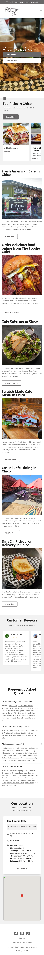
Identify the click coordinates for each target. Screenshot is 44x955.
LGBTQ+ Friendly (7, 760)
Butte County (29, 783)
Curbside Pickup (26, 753)
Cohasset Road (7, 780)
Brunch (29, 748)
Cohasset (5, 773)
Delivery (11, 753)
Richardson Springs (17, 771)
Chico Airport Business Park (28, 775)
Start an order (22, 868)
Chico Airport (14, 303)
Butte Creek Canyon (26, 773)
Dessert (10, 751)
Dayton (14, 775)
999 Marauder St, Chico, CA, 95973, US (22, 835)
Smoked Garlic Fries (14, 715)
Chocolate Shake (15, 718)
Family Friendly (31, 758)
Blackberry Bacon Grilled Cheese (13, 708)
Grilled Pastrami (31, 708)
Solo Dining (17, 755)
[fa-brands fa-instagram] (22, 933)
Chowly (25, 950)
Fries (31, 733)
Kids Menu (24, 733)
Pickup (17, 753)
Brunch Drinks (22, 735)
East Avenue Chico (19, 780)
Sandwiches (13, 731)
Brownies (5, 735)
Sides (18, 733)
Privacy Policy (27, 943)
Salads (12, 733)
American (11, 748)
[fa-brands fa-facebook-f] (16, 933)
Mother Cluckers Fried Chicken (13, 713)
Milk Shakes (34, 731)
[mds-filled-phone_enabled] (28, 933)
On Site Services (13, 758)
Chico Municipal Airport (10, 778)
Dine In (35, 753)
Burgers (21, 731)
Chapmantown (30, 771)
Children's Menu (19, 751)
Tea (8, 733)
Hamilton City (6, 775)
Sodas (27, 731)
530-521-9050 (15, 841)
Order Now (10, 117)
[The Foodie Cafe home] (12, 11)
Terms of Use (16, 943)
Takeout (4, 753)
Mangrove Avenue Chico (15, 783)
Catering (32, 751)
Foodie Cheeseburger (25, 706)
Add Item (7, 152)
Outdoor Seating (28, 755)
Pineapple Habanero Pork (24, 711)
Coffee (4, 733)
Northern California (9, 785)
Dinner (4, 751)
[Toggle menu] (41, 11)
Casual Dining (7, 755)
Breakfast (12, 735)
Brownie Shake (27, 718)
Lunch (35, 748)
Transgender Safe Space (26, 760)
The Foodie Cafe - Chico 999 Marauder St (22, 827)
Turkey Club (13, 706)
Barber (16, 773)
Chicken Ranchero (8, 711)
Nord (11, 773)
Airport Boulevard (26, 778)
